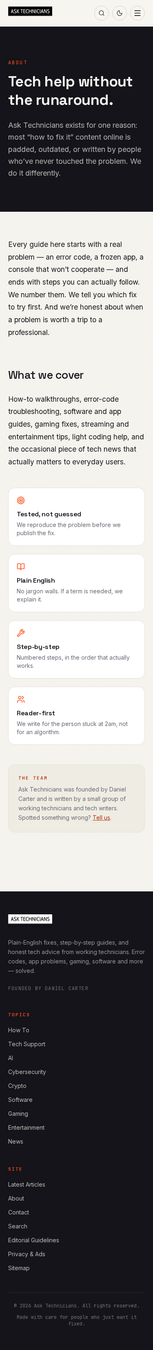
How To (18, 1030)
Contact (18, 1212)
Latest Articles (26, 1184)
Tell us (101, 817)
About (16, 1198)
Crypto (17, 1085)
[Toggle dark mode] (119, 13)
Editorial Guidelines (33, 1240)
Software (20, 1099)
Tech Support (26, 1043)
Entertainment (26, 1127)
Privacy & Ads (26, 1254)
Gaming (18, 1113)
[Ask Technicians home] (30, 13)
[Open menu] (137, 13)
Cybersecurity (27, 1071)
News (15, 1141)
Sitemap (19, 1267)
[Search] (101, 13)
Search (17, 1226)
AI (10, 1057)
